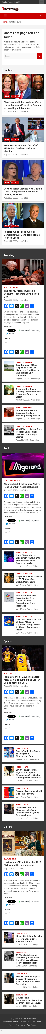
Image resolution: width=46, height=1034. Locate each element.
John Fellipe (23, 111)
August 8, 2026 (22, 440)
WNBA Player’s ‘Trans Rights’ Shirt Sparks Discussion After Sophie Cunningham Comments (28, 774)
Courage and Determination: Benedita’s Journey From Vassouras (29, 1000)
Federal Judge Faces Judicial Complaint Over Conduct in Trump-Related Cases (22, 234)
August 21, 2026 (22, 378)
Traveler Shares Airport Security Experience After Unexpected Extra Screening (28, 980)
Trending (9, 255)
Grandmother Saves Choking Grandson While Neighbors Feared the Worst (28, 393)
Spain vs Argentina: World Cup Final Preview (29, 792)
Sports (8, 641)
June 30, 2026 (21, 944)
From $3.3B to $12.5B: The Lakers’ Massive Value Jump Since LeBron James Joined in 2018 (22, 679)
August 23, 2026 (10, 300)
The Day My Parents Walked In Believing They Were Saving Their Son (21, 293)
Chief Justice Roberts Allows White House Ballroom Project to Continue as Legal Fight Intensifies (23, 105)
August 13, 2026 (22, 400)
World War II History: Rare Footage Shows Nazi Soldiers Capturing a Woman (29, 433)
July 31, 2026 (21, 566)
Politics (8, 70)
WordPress (31, 1025)
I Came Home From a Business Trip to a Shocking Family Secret (28, 413)
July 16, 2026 (9, 869)
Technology (14, 481)
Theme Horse (35, 1022)
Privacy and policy (10, 1022)
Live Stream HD (29, 1018)
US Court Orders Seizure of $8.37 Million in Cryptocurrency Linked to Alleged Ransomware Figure (28, 624)
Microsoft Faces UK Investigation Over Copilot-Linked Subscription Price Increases (26, 600)
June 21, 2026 (21, 966)
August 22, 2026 (10, 111)
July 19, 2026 (21, 633)
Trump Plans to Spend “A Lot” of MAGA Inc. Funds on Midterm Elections (21, 148)
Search (39, 56)
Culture (8, 826)
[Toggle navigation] (5, 16)
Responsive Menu (41, 2)
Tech (6, 448)
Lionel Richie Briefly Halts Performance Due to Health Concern (29, 939)
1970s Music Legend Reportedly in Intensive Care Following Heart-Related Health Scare (27, 959)
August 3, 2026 (22, 759)
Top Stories (14, 287)
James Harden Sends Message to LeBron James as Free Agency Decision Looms (27, 811)
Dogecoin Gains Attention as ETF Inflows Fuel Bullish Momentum (29, 579)
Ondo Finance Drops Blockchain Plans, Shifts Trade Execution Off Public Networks (28, 559)
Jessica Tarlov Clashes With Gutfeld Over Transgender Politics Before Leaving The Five (23, 191)
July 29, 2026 (21, 609)
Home (7, 96)
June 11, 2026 (21, 1006)
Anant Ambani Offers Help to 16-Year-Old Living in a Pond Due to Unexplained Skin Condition (27, 370)
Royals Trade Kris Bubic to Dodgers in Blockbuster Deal (28, 754)
